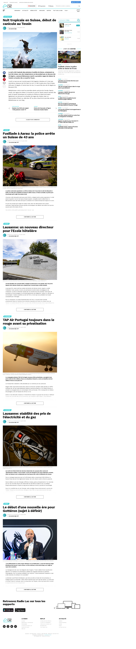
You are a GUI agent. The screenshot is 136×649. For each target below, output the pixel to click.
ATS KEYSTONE (13, 28)
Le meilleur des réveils (45, 620)
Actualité (25, 10)
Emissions (17, 10)
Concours (42, 10)
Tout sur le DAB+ (58, 10)
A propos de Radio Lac (27, 625)
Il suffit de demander (45, 622)
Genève (60, 620)
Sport (60, 625)
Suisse (60, 624)
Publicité (6, 2)
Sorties (49, 10)
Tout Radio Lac (43, 627)
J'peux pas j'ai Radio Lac (45, 624)
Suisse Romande (62, 622)
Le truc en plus (62, 627)
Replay (51, 6)
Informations (43, 625)
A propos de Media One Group (26, 2)
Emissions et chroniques (27, 622)
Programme (42, 6)
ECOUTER (32, 6)
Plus (66, 10)
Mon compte (76, 2)
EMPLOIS (23, 628)
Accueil (23, 620)
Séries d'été (33, 10)
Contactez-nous (13, 2)
